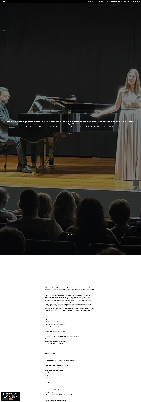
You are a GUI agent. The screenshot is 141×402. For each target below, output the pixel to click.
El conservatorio (90, 1)
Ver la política (5, 399)
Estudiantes (107, 1)
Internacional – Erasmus (116, 1)
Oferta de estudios (99, 1)
